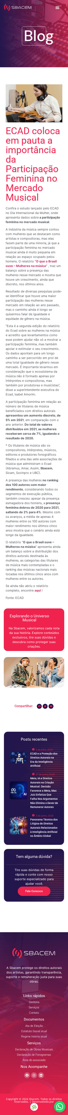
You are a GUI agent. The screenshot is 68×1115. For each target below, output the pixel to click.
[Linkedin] (41, 1075)
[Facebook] (27, 1075)
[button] (57, 7)
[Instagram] (34, 1075)
